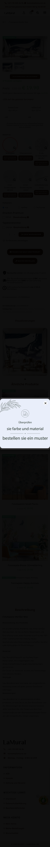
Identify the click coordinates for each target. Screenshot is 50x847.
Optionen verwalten (25, 444)
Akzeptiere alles (25, 437)
